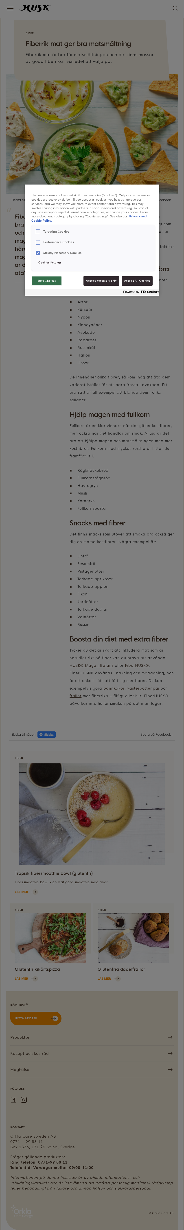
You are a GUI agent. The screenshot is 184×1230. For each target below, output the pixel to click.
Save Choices (46, 280)
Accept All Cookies (137, 280)
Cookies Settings (49, 262)
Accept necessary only (101, 280)
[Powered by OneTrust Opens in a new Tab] (140, 293)
